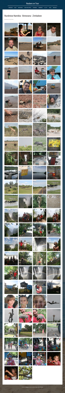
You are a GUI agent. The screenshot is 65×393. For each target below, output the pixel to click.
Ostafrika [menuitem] (35, 7)
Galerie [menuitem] (45, 7)
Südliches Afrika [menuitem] (27, 7)
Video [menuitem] (50, 7)
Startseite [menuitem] (11, 7)
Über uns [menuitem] (54, 7)
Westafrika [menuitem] (20, 7)
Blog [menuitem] (15, 7)
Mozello (27, 387)
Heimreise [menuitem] (40, 7)
